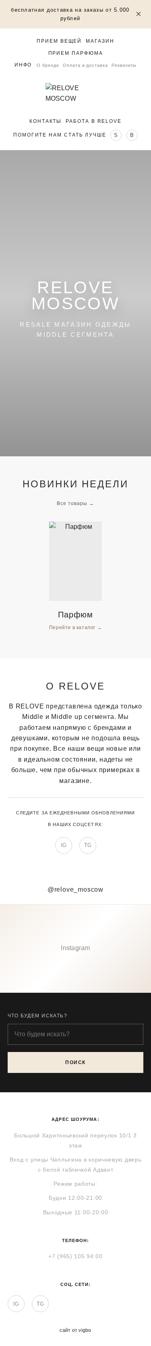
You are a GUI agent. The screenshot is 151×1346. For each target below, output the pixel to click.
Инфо (23, 65)
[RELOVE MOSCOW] (76, 93)
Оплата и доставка (85, 65)
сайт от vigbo (75, 1330)
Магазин (100, 41)
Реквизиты (124, 65)
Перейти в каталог (73, 627)
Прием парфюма (75, 53)
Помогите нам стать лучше (59, 135)
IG (63, 845)
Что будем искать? (37, 1016)
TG (87, 845)
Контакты (45, 121)
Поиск (75, 1062)
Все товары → (75, 503)
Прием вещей (59, 41)
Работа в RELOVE (94, 121)
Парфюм (75, 614)
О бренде (48, 65)
